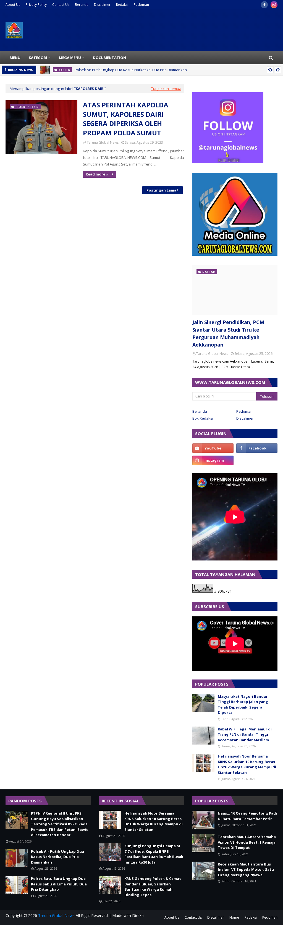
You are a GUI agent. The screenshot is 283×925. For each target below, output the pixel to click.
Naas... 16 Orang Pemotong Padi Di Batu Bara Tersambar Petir (247, 816)
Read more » (97, 174)
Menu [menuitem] (15, 57)
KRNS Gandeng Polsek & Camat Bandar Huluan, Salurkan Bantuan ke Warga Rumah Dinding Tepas (152, 886)
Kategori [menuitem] (38, 57)
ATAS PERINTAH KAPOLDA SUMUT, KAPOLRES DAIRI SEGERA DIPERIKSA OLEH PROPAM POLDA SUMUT (125, 118)
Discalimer (245, 418)
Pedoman (141, 4)
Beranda (81, 4)
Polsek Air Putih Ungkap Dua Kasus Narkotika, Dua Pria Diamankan (131, 69)
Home (234, 917)
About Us (13, 4)
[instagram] (274, 4)
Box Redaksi (202, 418)
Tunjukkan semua (166, 88)
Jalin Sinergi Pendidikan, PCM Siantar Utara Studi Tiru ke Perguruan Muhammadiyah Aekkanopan (228, 333)
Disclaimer (102, 4)
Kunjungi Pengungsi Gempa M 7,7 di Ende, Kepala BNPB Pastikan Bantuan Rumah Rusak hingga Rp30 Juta (153, 854)
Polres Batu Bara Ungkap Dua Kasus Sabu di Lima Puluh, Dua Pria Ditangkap (59, 884)
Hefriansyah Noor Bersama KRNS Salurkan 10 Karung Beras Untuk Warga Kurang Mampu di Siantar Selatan (247, 764)
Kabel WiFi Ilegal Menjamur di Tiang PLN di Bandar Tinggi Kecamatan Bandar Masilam (245, 734)
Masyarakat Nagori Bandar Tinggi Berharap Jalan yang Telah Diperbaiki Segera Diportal (243, 704)
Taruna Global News (103, 142)
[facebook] (264, 4)
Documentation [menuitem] (109, 57)
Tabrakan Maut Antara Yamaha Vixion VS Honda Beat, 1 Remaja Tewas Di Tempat (247, 842)
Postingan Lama (161, 190)
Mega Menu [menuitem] (70, 57)
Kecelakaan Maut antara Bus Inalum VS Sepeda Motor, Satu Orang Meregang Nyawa (246, 869)
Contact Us (60, 4)
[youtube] (213, 448)
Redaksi (122, 4)
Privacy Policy (36, 4)
